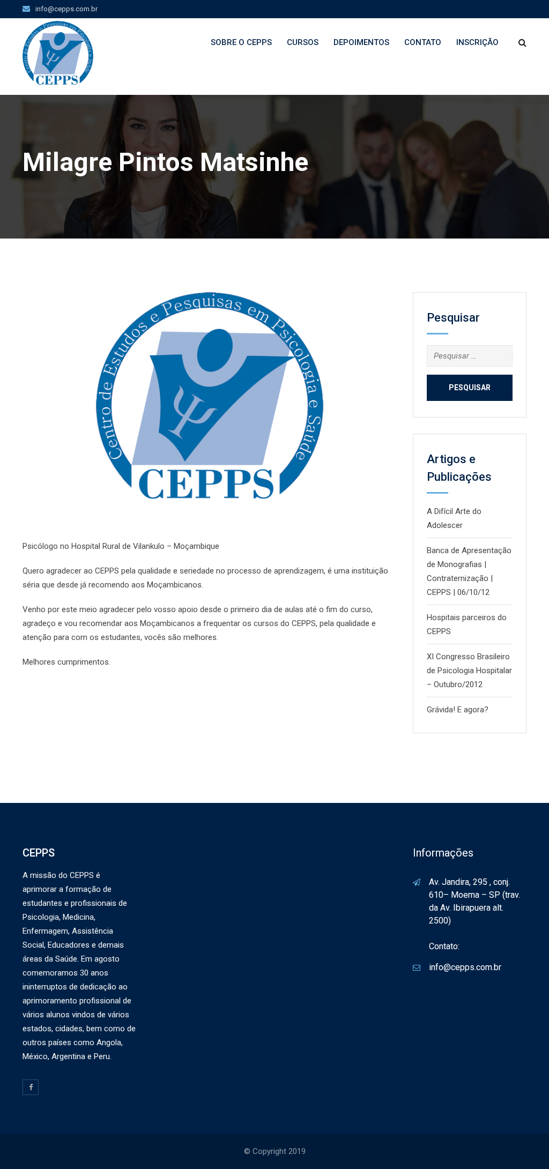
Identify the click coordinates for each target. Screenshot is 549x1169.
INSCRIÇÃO (477, 42)
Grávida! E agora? (457, 709)
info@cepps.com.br (66, 9)
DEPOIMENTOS (361, 42)
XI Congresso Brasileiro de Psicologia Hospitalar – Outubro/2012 (469, 670)
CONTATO (422, 42)
